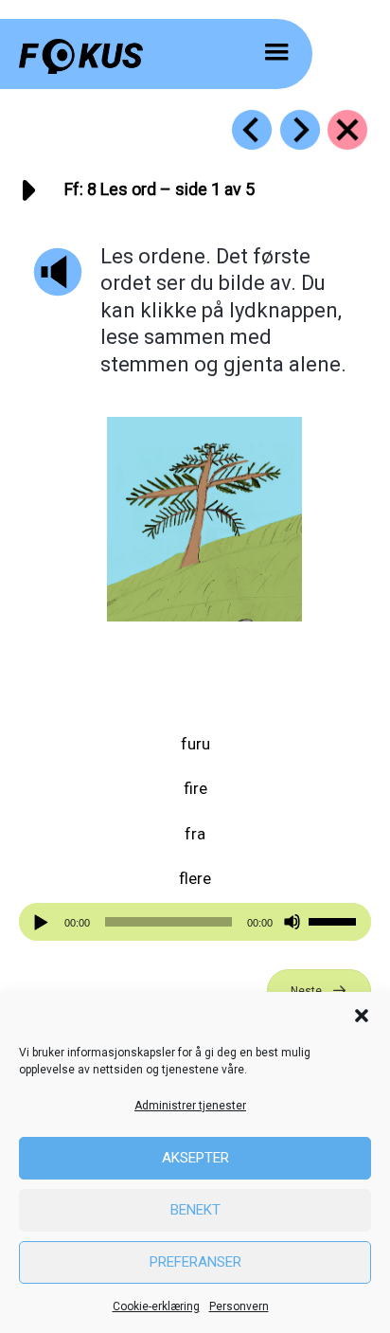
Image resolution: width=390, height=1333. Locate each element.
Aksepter (195, 1157)
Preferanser (195, 1261)
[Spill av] (43, 922)
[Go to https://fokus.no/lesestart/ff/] (347, 129)
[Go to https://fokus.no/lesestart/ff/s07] (251, 129)
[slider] (335, 920)
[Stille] (292, 922)
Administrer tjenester (190, 1105)
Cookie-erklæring (156, 1306)
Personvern (239, 1306)
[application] (195, 922)
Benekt (195, 1209)
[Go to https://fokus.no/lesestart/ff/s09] (300, 129)
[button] (361, 1015)
